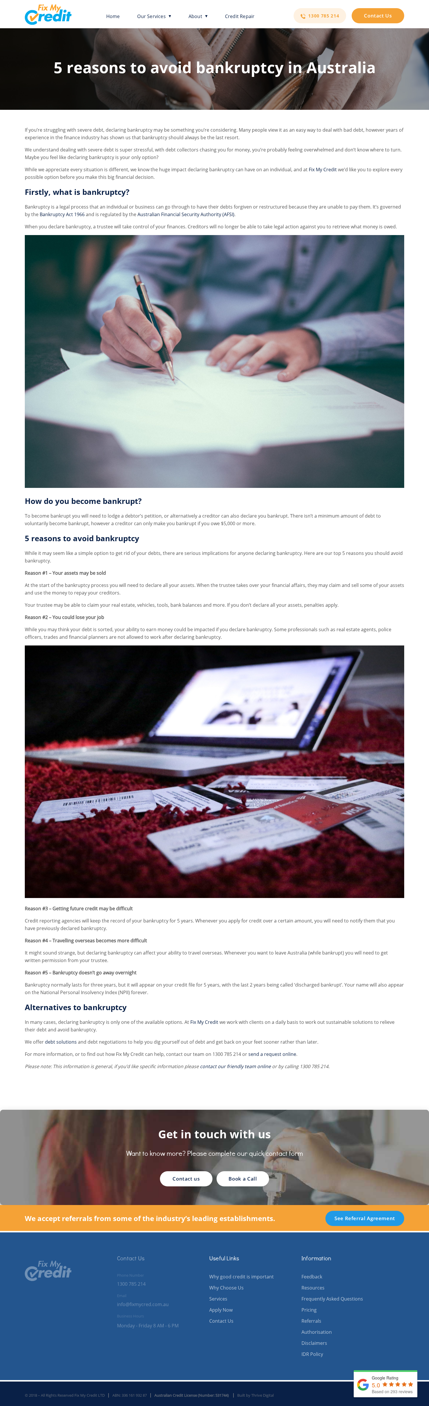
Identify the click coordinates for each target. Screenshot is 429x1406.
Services (218, 1299)
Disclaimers (314, 1343)
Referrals (311, 1321)
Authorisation (316, 1332)
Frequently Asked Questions (332, 1299)
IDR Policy (312, 1354)
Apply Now (221, 1310)
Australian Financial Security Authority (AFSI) (185, 214)
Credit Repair (240, 16)
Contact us (186, 1178)
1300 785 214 (323, 16)
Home (113, 16)
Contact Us (378, 15)
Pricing (309, 1310)
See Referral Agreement (364, 1218)
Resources (313, 1288)
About (195, 16)
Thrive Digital (262, 1395)
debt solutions (61, 1042)
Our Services (151, 16)
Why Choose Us (226, 1288)
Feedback (311, 1276)
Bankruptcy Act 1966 (62, 214)
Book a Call (243, 1178)
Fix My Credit (323, 169)
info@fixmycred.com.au (143, 1304)
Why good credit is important (241, 1276)
